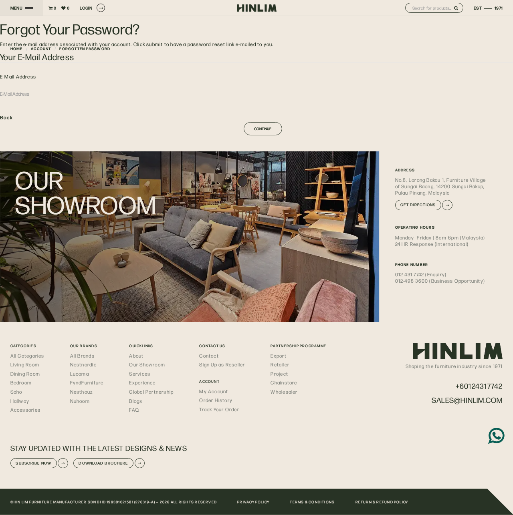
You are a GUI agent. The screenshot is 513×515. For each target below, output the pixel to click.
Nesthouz (81, 391)
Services (139, 373)
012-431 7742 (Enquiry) (421, 274)
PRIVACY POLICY (253, 501)
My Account (213, 391)
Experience (142, 382)
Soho (16, 391)
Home (16, 48)
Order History (215, 400)
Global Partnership (151, 391)
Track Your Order (219, 409)
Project (279, 373)
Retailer (280, 364)
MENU (16, 8)
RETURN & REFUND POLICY (381, 501)
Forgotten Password (84, 48)
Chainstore (284, 382)
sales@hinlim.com (467, 399)
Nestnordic (83, 364)
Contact (209, 355)
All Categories (27, 355)
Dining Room (25, 373)
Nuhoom (80, 401)
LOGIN (86, 8)
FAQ (134, 409)
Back (6, 117)
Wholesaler (284, 391)
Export (278, 355)
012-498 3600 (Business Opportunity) (440, 281)
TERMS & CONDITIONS (312, 501)
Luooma (79, 373)
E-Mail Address (18, 76)
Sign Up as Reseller (222, 364)
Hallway (20, 401)
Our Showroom (147, 364)
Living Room (24, 364)
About (136, 355)
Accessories (25, 409)
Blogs (135, 401)
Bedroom (21, 382)
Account (41, 48)
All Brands (82, 355)
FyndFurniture (87, 382)
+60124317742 (479, 385)
